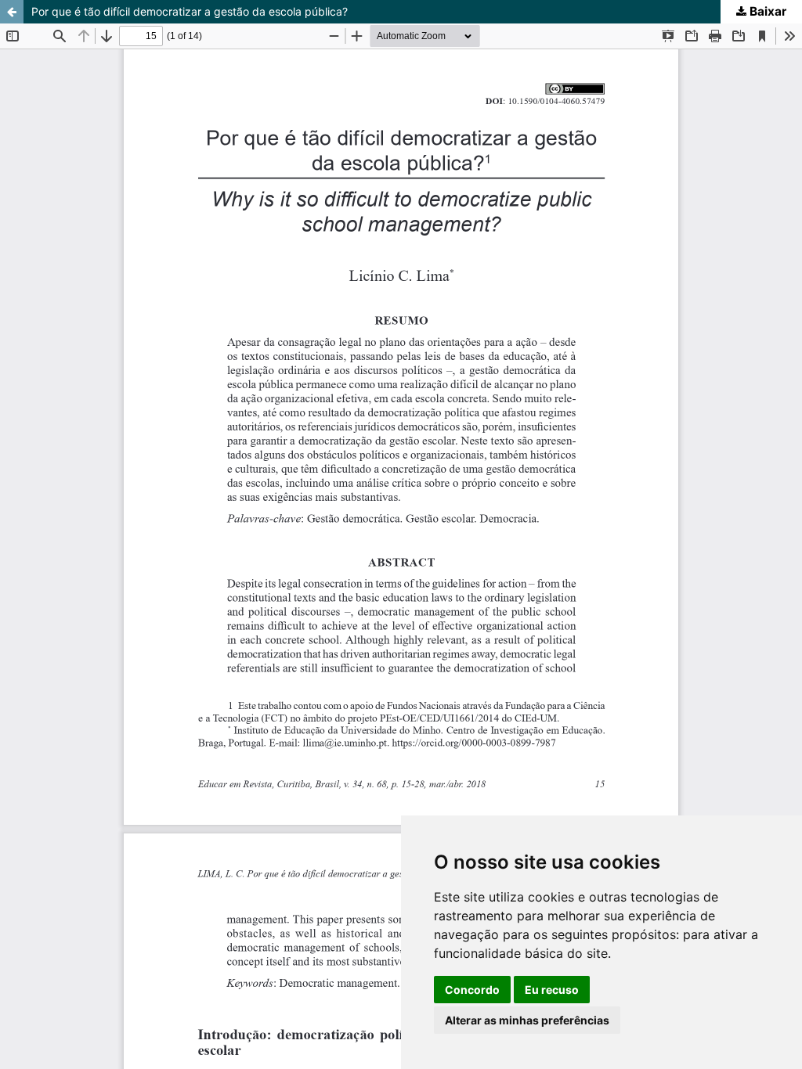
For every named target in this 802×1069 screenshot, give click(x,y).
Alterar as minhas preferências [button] (527, 1020)
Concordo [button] (472, 989)
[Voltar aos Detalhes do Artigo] (11, 11)
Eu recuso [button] (552, 989)
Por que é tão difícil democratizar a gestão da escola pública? (189, 11)
